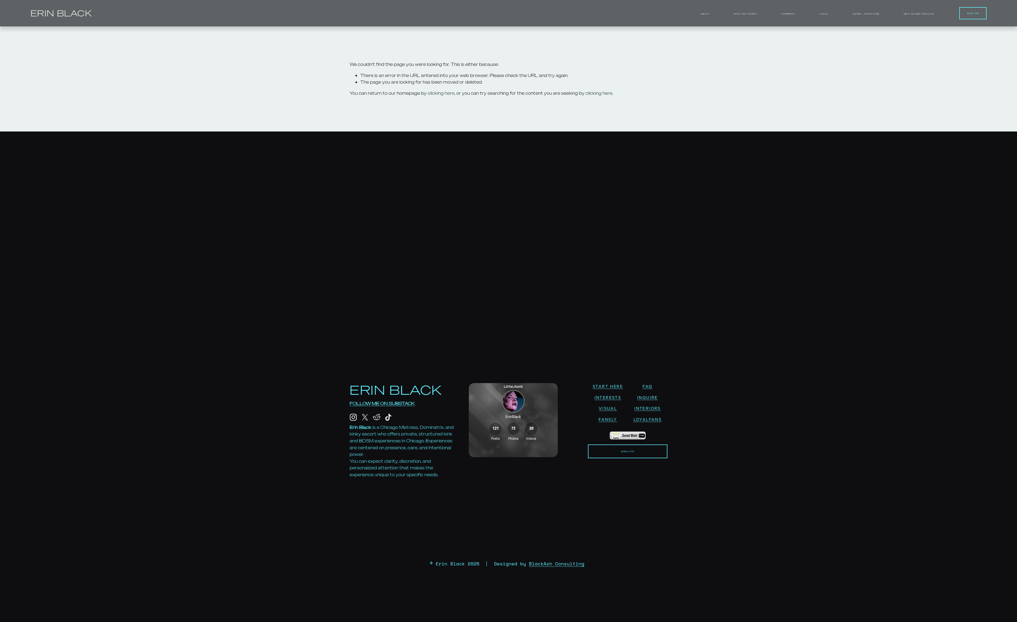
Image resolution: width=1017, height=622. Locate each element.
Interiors (647, 408)
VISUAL (608, 408)
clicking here (441, 93)
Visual (824, 14)
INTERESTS (608, 397)
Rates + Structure (866, 14)
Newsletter (627, 451)
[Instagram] (353, 417)
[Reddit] (376, 417)
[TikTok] (388, 417)
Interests (788, 14)
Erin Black (61, 13)
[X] (365, 417)
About (705, 14)
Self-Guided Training (919, 14)
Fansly (608, 419)
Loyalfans (648, 419)
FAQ (647, 386)
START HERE (608, 386)
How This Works (745, 14)
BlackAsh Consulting (556, 563)
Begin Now (973, 13)
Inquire (647, 397)
